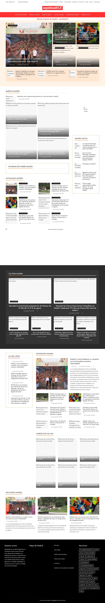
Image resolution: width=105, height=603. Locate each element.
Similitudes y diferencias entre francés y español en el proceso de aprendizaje (63, 334)
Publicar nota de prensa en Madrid (64, 568)
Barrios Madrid (47, 15)
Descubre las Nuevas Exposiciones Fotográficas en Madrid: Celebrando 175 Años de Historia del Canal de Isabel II (75, 308)
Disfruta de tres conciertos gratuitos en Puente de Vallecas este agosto (20, 153)
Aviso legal (57, 550)
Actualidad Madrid (21, 15)
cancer (82, 556)
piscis (92, 581)
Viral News (54, 600)
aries (81, 553)
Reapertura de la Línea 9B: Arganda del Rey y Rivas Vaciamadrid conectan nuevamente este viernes (89, 176)
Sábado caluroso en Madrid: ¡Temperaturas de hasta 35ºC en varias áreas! (91, 422)
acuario (96, 549)
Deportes (74, 2)
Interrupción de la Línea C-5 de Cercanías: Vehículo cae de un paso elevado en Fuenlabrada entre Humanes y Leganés (60, 203)
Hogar (86, 2)
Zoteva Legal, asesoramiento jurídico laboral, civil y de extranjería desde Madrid (89, 186)
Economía (81, 2)
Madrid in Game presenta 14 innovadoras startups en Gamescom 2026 (21, 118)
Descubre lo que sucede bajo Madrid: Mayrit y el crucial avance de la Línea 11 (52, 153)
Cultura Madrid (59, 15)
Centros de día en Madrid (51, 2)
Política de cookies (59, 559)
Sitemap (56, 545)
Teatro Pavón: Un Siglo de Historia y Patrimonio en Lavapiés (59, 217)
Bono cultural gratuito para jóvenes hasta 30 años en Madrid (41, 333)
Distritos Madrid (34, 15)
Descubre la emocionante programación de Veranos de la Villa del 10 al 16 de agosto (30, 307)
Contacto (57, 563)
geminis (82, 575)
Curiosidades (67, 2)
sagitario (82, 585)
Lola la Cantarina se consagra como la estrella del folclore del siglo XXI (18, 334)
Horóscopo (83, 578)
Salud (90, 2)
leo (90, 578)
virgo (81, 591)
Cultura (61, 2)
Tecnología (97, 2)
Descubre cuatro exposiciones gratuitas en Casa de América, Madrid (37, 96)
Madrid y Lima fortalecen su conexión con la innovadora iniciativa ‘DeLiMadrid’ (27, 187)
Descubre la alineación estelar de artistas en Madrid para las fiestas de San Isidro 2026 (87, 73)
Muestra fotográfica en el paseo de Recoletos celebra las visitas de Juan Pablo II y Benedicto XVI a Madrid (25, 73)
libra (95, 578)
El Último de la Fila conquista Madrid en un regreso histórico (56, 72)
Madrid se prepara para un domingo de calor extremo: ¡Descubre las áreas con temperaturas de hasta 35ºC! (60, 188)
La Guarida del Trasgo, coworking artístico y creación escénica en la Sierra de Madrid (90, 146)
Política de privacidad (60, 554)
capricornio (90, 556)
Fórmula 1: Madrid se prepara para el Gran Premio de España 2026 (51, 130)
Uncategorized (94, 588)
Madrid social (85, 15)
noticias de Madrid (11, 566)
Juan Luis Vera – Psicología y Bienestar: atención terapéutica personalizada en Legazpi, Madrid (89, 156)
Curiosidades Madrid (72, 15)
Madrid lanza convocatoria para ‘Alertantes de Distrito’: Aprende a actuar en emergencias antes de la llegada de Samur (27, 203)
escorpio (91, 572)
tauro (95, 585)
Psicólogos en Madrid (89, 164)
